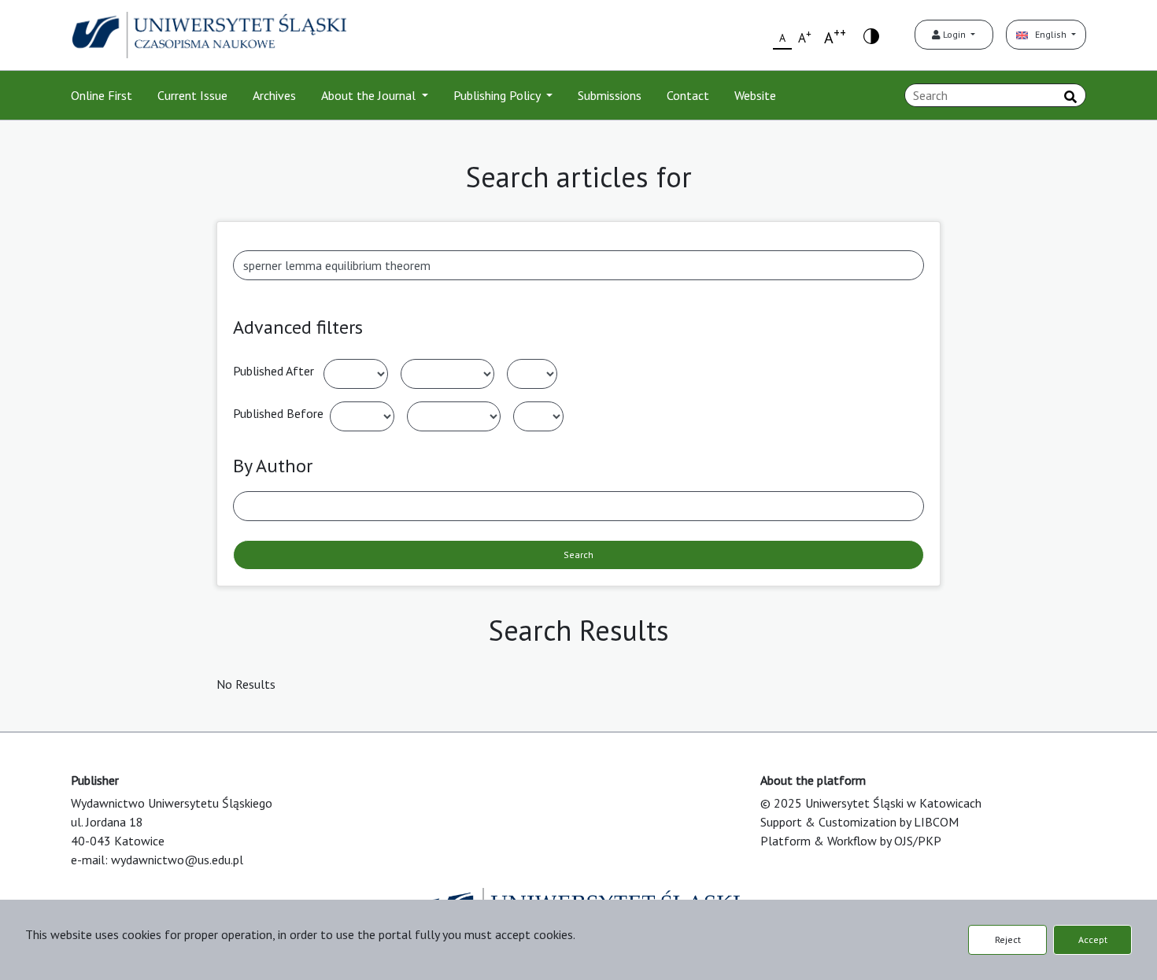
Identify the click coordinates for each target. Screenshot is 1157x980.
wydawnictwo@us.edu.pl (177, 859)
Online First (101, 95)
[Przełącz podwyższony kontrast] (871, 35)
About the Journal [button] (370, 95)
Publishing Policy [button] (498, 95)
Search (578, 554)
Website (755, 95)
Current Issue (192, 95)
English (1048, 34)
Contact (688, 95)
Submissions (609, 95)
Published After (273, 371)
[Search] (1070, 97)
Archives (274, 95)
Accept (1092, 939)
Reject (1008, 939)
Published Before (278, 413)
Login (954, 34)
